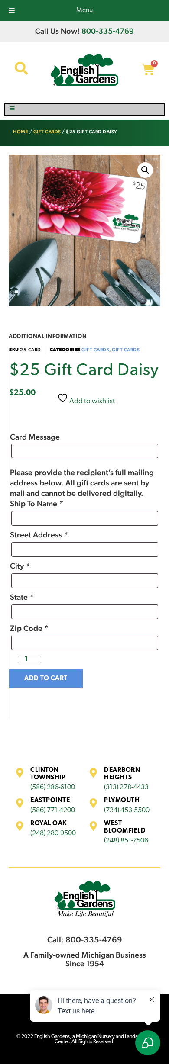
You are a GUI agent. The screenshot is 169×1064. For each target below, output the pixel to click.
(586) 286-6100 (52, 787)
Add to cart (46, 678)
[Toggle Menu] (84, 109)
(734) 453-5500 (127, 810)
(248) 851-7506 (126, 840)
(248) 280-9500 (53, 833)
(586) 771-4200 (52, 810)
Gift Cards (47, 132)
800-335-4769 (107, 30)
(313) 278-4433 (126, 787)
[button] (145, 170)
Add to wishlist (91, 401)
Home (20, 132)
